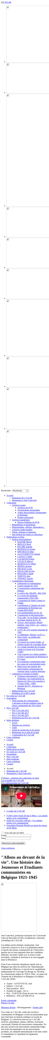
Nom (3, 838)
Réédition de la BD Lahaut (23, 693)
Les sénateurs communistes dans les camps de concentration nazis (31, 662)
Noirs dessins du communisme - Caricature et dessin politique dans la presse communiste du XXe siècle (27, 703)
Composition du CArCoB (23, 735)
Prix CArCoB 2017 (20, 713)
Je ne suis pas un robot (14, 833)
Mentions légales (8, 1007)
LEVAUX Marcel (25, 561)
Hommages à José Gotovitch (24, 500)
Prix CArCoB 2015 (20, 710)
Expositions (12, 698)
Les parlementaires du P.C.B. (29, 613)
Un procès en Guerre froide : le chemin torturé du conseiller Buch (31, 643)
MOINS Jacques (24, 566)
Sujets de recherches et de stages (26, 730)
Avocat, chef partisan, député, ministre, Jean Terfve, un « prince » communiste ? (32, 625)
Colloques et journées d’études (25, 674)
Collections (11, 503)
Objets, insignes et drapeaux (24, 532)
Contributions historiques (22, 581)
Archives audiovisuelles (22, 529)
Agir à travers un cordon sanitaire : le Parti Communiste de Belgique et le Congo (32, 656)
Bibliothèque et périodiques (24, 525)
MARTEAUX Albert (26, 564)
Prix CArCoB (13, 708)
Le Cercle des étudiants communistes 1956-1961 (28, 596)
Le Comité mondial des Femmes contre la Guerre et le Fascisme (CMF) (31, 649)
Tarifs (14, 727)
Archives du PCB (25, 507)
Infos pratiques (13, 720)
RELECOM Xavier (25, 571)
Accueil (10, 495)
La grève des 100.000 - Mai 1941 (31, 593)
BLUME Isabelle (24, 547)
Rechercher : (6, 490)
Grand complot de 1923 (27, 586)
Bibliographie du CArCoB (23, 691)
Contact (10, 740)
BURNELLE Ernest (26, 549)
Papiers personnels (25, 517)
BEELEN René (24, 544)
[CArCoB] (6, 2)
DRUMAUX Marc (25, 551)
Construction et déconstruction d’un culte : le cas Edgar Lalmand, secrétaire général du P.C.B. (32, 617)
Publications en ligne (15, 537)
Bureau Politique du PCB (28, 522)
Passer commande (8, 1000)
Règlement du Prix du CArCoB (25, 718)
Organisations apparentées (28, 510)
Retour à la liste (7, 1003)
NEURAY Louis (24, 569)
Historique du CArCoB (22, 498)
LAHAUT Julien (24, 556)
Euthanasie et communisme (29, 583)
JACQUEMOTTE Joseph (28, 554)
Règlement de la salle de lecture (25, 732)
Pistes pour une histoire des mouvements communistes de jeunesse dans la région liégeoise (31, 669)
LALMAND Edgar (25, 559)
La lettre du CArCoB (16, 811)
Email (3, 835)
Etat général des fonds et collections (27, 534)
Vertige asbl (38, 1007)
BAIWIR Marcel (24, 542)
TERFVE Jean (23, 576)
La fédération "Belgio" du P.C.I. (31, 635)
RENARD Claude (25, 573)
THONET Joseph (25, 578)
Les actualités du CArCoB (12, 780)
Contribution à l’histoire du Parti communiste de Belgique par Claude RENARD (31, 607)
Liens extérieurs (13, 737)
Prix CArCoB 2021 (20, 715)
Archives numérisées (21, 520)
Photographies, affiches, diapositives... (28, 527)
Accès (14, 723)
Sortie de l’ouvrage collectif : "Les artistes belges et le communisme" (24, 821)
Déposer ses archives (21, 725)
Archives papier (19, 505)
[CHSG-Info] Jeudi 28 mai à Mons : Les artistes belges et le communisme (27, 817)
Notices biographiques (21, 539)
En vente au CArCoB (16, 696)
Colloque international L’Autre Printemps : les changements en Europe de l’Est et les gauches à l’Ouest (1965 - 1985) (31, 680)
